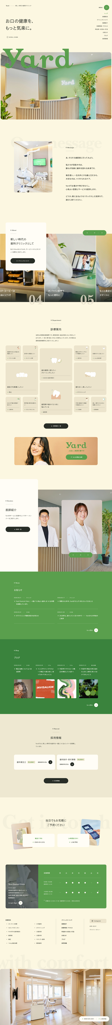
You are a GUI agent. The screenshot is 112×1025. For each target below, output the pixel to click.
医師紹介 (105, 23)
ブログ (106, 35)
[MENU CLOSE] (106, 7)
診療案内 (105, 16)
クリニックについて (102, 19)
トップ (106, 13)
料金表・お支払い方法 (101, 29)
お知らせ (105, 32)
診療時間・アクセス (102, 26)
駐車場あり (11, 898)
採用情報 (105, 38)
